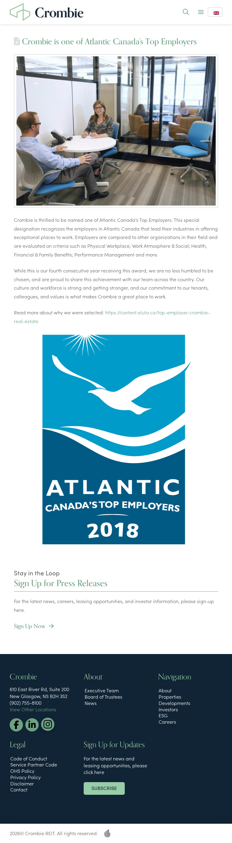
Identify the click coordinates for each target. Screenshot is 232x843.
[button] (186, 12)
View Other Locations (33, 709)
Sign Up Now (30, 626)
